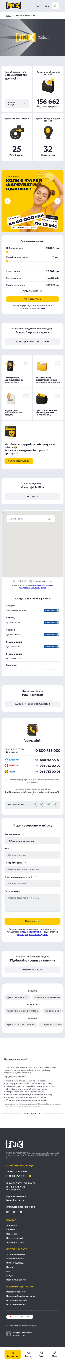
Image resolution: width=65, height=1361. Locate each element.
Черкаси (10, 629)
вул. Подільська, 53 (14, 658)
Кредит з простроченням (47, 997)
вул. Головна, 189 (31, 622)
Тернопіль (11, 665)
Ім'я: (7, 848)
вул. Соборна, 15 (31, 646)
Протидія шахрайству (16, 1279)
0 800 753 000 (47, 750)
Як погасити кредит (15, 1258)
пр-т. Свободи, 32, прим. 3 (31, 610)
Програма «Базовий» (16, 1291)
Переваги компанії (14, 1238)
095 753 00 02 (50, 765)
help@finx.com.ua (15, 1200)
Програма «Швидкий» (16, 1300)
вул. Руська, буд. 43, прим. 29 (31, 670)
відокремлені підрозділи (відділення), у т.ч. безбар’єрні (36, 586)
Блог (8, 1271)
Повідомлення (12, 891)
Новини (9, 1267)
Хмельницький (14, 642)
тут (43, 308)
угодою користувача (31, 931)
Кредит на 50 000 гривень (20, 1024)
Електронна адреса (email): (19, 877)
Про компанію (13, 1234)
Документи (11, 1225)
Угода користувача (15, 1242)
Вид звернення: (13, 834)
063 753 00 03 (50, 771)
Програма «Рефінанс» (16, 1304)
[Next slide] (57, 201)
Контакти (10, 1229)
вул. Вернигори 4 (31, 634)
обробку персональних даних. (32, 934)
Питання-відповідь (15, 1262)
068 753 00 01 (50, 759)
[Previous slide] (8, 201)
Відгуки (9, 1275)
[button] (39, 531)
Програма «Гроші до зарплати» (20, 1296)
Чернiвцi (10, 617)
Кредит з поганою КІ (17, 997)
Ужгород (10, 605)
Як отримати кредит (15, 1254)
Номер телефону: (14, 863)
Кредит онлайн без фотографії (22, 1010)
